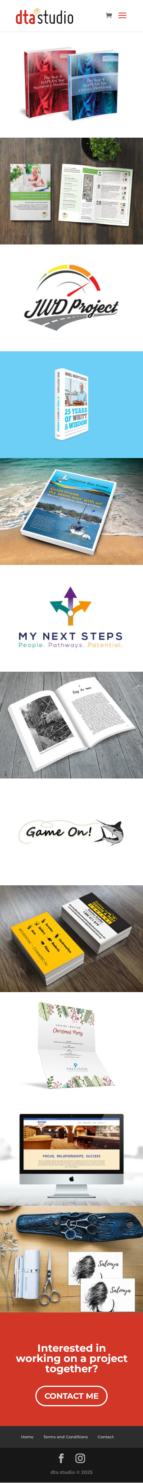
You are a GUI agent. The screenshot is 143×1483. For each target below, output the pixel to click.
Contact (106, 1436)
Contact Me (71, 1396)
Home (27, 1436)
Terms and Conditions (65, 1436)
